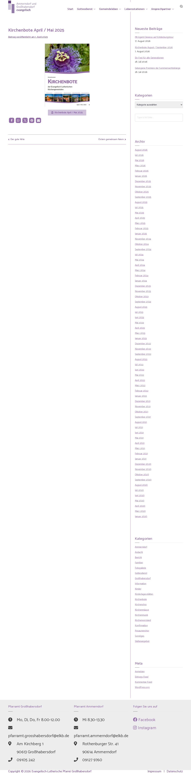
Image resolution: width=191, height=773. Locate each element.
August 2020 (141, 485)
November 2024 (143, 239)
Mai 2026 (139, 160)
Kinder (138, 589)
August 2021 (141, 422)
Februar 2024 (141, 276)
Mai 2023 (139, 323)
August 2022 (141, 359)
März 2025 (140, 223)
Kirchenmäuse (142, 610)
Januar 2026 (141, 176)
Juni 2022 (139, 370)
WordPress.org (142, 687)
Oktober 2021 (141, 412)
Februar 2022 (141, 391)
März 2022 (140, 385)
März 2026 (140, 166)
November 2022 (143, 349)
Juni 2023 (139, 317)
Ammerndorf (141, 547)
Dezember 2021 (142, 401)
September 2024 (143, 249)
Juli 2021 (139, 427)
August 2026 (141, 150)
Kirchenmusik (141, 615)
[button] (94, 9)
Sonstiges (139, 636)
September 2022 (143, 354)
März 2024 (140, 270)
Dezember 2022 (143, 344)
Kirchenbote (141, 599)
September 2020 (143, 480)
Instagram (146, 728)
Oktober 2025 (142, 192)
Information (140, 584)
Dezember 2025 (143, 181)
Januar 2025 (141, 234)
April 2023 (140, 328)
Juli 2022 (139, 365)
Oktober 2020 (142, 474)
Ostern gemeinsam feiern (111, 139)
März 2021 (140, 448)
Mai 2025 (139, 213)
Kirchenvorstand (143, 620)
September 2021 (143, 417)
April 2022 (140, 380)
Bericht (138, 557)
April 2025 (140, 218)
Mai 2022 (139, 375)
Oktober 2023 (141, 296)
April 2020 (140, 506)
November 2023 (143, 291)
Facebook (146, 719)
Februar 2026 (141, 171)
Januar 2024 (141, 281)
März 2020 (140, 511)
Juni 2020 (139, 495)
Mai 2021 (139, 438)
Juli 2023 (139, 312)
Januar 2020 (141, 516)
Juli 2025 (139, 207)
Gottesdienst (85, 9)
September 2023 (143, 302)
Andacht (139, 552)
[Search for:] (159, 117)
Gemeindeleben (108, 9)
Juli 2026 (139, 155)
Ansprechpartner (161, 9)
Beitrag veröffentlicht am (28, 37)
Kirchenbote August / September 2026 (154, 47)
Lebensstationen (134, 9)
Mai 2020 (139, 501)
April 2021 (140, 443)
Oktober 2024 (142, 244)
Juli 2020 (139, 490)
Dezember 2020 (143, 464)
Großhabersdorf (143, 578)
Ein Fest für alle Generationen (149, 58)
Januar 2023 (141, 338)
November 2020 (143, 469)
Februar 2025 (141, 228)
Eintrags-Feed (141, 677)
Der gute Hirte (17, 139)
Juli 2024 (139, 255)
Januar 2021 (141, 459)
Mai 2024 (139, 260)
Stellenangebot (142, 641)
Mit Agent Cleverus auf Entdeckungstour (154, 37)
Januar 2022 (141, 396)
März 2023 (140, 333)
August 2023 (141, 307)
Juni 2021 (139, 433)
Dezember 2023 (143, 286)
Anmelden (140, 672)
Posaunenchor (142, 631)
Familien (139, 563)
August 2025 (141, 202)
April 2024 (140, 265)
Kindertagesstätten (144, 594)
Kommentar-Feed (143, 682)
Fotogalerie (140, 568)
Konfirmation (141, 625)
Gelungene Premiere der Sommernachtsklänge (157, 68)
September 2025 (143, 197)
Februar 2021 (141, 454)
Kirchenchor (141, 604)
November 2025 (143, 187)
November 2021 (143, 406)
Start (70, 9)
